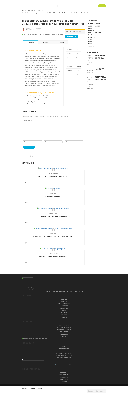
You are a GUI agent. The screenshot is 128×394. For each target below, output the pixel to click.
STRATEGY (64, 317)
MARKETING (64, 308)
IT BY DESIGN (64, 334)
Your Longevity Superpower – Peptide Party (53, 176)
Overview (24, 388)
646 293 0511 (79, 291)
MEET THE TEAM (64, 325)
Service (38, 30)
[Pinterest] (35, 156)
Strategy (91, 46)
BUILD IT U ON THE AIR (64, 358)
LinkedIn (29, 288)
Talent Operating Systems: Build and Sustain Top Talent (53, 236)
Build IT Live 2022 (94, 24)
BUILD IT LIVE (64, 332)
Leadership (92, 35)
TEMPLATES (64, 351)
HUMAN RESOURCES (64, 304)
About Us (62, 6)
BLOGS (64, 346)
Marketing (91, 37)
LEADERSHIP (64, 306)
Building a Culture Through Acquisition (53, 256)
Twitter (26, 288)
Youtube (32, 288)
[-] (25, 1)
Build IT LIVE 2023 (94, 26)
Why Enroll (35, 6)
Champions (77, 6)
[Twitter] (31, 156)
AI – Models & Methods (53, 196)
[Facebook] (28, 156)
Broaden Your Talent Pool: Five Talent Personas (53, 216)
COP (69, 6)
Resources (53, 6)
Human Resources (94, 33)
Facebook (23, 288)
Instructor (39, 388)
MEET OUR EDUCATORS (64, 330)
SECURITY (64, 313)
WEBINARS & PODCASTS (64, 355)
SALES (64, 310)
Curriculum (32, 388)
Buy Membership (71, 36)
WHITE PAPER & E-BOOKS (64, 353)
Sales (90, 39)
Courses (44, 6)
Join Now (102, 6)
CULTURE (64, 299)
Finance (91, 30)
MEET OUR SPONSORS (64, 327)
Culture (90, 28)
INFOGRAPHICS (64, 349)
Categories (38, 28)
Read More (53, 168)
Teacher (27, 28)
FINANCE (64, 301)
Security (91, 41)
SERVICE (64, 315)
